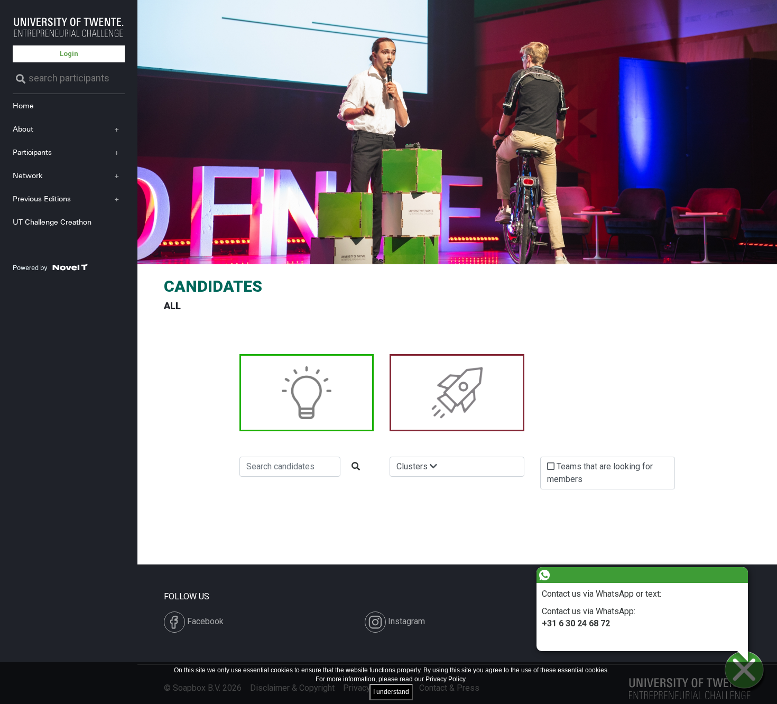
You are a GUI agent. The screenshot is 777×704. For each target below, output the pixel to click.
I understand (391, 692)
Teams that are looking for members (600, 472)
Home (23, 105)
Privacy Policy (445, 679)
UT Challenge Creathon (52, 221)
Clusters (413, 466)
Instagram (405, 621)
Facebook (204, 621)
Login (69, 54)
